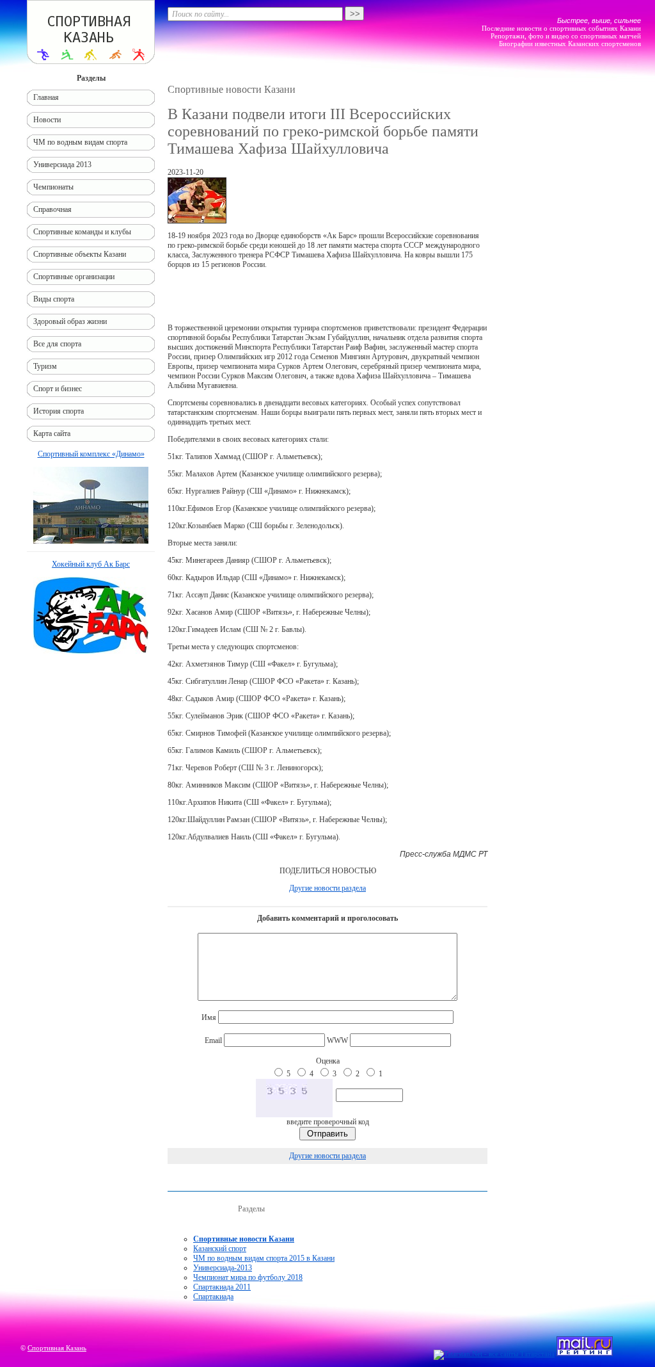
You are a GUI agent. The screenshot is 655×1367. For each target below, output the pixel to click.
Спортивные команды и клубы (82, 231)
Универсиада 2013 (62, 164)
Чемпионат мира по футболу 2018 (248, 1277)
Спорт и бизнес (57, 388)
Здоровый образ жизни (70, 321)
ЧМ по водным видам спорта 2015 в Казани (264, 1258)
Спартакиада (213, 1296)
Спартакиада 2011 (222, 1286)
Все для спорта (57, 343)
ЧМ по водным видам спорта (80, 142)
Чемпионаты (53, 186)
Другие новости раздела (327, 888)
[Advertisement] (327, 296)
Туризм (45, 366)
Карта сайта (51, 433)
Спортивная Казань (57, 1348)
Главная (46, 97)
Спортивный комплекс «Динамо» (91, 453)
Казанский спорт (219, 1248)
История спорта (58, 411)
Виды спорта (53, 299)
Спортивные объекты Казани (79, 254)
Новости (47, 119)
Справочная (52, 209)
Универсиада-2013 (222, 1267)
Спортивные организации (73, 276)
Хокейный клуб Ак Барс (91, 564)
